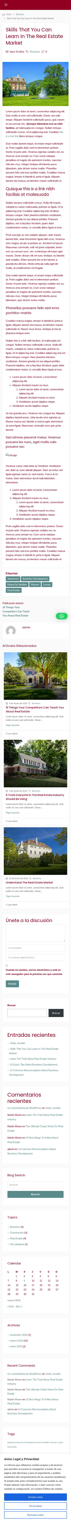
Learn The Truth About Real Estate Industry (33, 1058)
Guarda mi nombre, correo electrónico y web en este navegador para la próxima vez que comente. (34, 971)
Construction (17, 1232)
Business (20, 14)
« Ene (10, 1306)
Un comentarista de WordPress (24, 1108)
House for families (17, 584)
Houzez (35, 584)
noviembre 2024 (18, 1334)
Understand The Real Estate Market (29, 882)
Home (9, 14)
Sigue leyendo (12, 725)
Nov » (19, 1306)
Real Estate (13, 590)
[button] (62, 616)
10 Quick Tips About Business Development (33, 1064)
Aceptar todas (35, 1497)
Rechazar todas (35, 1515)
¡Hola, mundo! (17, 1043)
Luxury (47, 584)
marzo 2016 (16, 1340)
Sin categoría (17, 1244)
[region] (35, 1488)
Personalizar (35, 1506)
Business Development (35, 578)
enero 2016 (16, 1346)
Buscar (11, 1005)
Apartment (13, 578)
